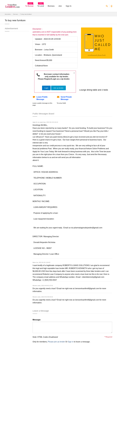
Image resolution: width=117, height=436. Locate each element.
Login (46, 88)
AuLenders (8, 14)
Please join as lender (56, 342)
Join (60, 6)
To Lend (40, 5)
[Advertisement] (99, 73)
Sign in (70, 342)
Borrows (51, 6)
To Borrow (29, 5)
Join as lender (58, 88)
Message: (37, 320)
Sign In (68, 6)
